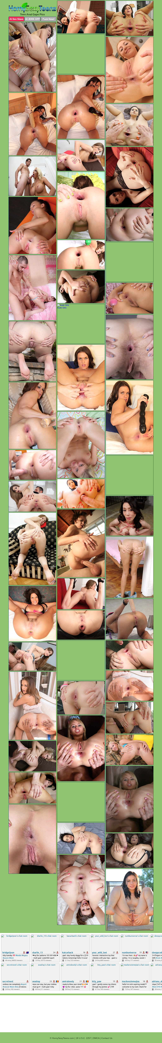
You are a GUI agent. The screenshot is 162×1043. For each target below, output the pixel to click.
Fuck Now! (48, 19)
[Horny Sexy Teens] (32, 8)
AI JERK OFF (32, 19)
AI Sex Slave (16, 19)
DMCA (96, 1038)
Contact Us (106, 1038)
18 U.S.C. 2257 (83, 1038)
